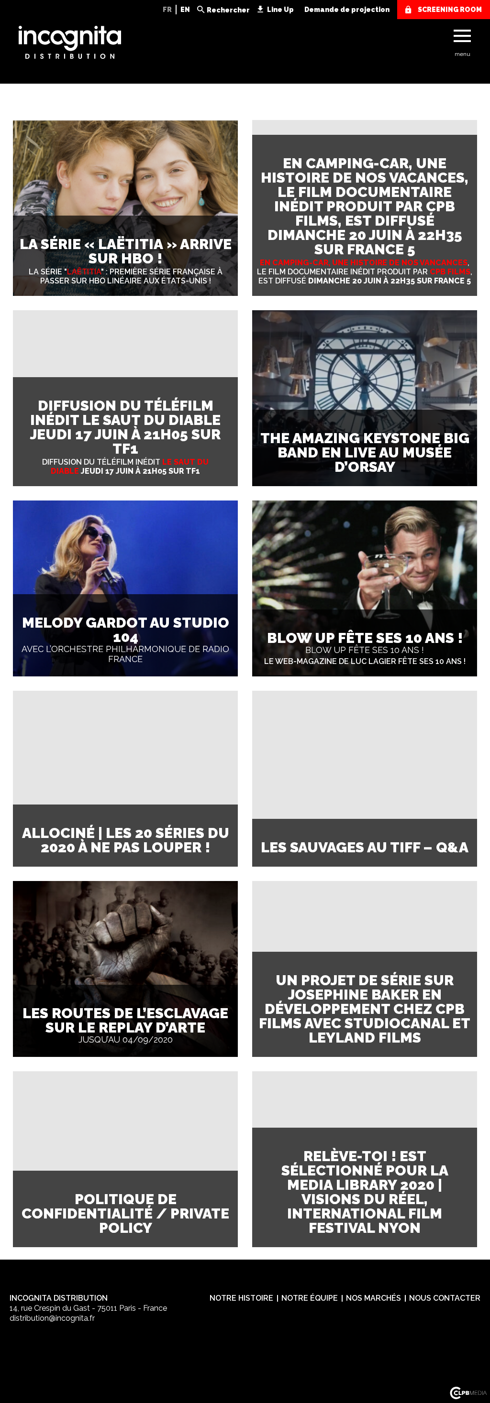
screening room (450, 9)
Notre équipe (309, 1298)
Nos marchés (373, 1298)
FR (167, 9)
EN (185, 9)
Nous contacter (444, 1298)
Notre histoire (241, 1298)
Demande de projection (347, 9)
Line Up (280, 9)
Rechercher (228, 10)
